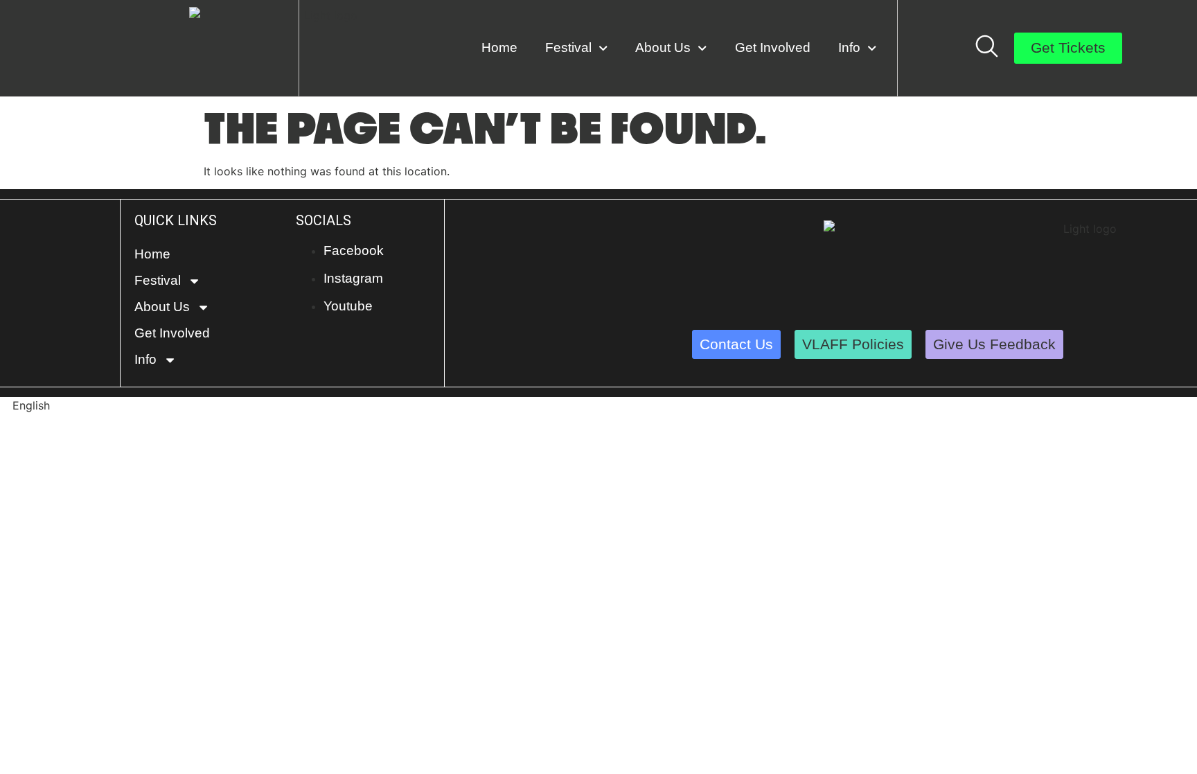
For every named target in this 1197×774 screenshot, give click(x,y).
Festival (568, 47)
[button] (598, 405)
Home (499, 47)
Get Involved (772, 47)
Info (849, 47)
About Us (663, 47)
